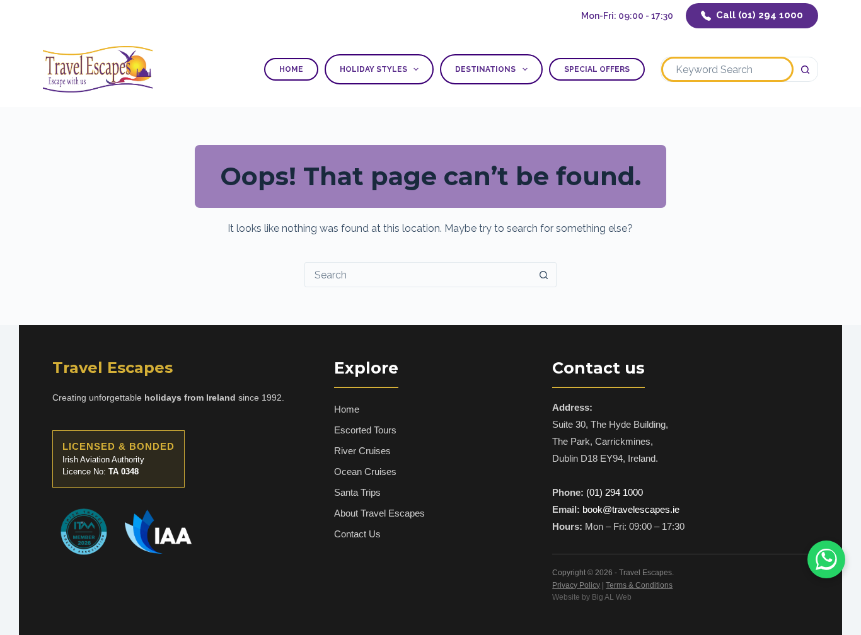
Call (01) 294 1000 (759, 15)
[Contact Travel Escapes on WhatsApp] (826, 559)
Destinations (485, 69)
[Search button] (806, 69)
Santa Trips (357, 492)
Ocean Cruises (365, 471)
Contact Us (357, 534)
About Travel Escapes (379, 513)
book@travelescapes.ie (630, 509)
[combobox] (727, 69)
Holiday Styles (373, 69)
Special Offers (597, 69)
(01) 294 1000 (614, 492)
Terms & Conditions (639, 585)
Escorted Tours (365, 430)
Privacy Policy (576, 585)
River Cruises (362, 450)
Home (291, 69)
